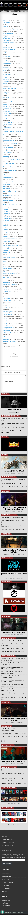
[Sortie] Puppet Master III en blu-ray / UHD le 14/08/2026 (14, 719)
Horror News (5, 879)
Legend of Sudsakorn (8, 174)
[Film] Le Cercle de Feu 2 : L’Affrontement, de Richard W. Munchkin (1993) (14, 508)
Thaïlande (14, 14)
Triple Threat (6, 330)
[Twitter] (21, 8)
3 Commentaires (19, 578)
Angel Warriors (7, 36)
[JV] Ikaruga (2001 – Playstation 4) (14, 471)
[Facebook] (23, 8)
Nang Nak (5, 209)
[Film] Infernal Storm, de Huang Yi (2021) (14, 761)
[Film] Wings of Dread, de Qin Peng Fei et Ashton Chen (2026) (12, 779)
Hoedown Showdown (8, 140)
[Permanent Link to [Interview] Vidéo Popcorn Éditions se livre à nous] (14, 565)
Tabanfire (5, 288)
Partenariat (4, 907)
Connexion (4, 836)
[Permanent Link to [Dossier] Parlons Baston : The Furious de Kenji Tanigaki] (14, 542)
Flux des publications (7, 839)
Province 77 (6, 236)
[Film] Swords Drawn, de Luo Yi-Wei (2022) (12, 770)
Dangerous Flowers (8, 92)
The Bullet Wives (7, 295)
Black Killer (6, 67)
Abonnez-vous (7, 863)
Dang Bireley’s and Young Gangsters (12, 88)
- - (14, 412)
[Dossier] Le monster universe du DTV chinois (13, 783)
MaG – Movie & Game (7, 888)
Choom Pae (6, 79)
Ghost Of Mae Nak (7, 122)
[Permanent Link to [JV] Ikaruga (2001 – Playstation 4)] (14, 462)
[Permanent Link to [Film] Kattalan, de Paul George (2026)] (14, 624)
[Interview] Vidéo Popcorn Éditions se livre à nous (14, 575)
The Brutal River (7, 291)
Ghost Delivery (7, 118)
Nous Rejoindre (6, 905)
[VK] (24, 8)
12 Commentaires (20, 554)
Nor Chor (5, 216)
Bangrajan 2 (6, 61)
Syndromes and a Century (10, 284)
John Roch (7, 473)
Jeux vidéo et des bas (7, 882)
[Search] (26, 8)
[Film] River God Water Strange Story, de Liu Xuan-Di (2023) (12, 774)
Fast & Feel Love (7, 108)
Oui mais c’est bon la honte (9, 515)
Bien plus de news (6, 726)
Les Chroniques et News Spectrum (10, 416)
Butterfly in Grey (7, 74)
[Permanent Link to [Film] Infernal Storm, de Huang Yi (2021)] (14, 753)
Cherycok (7, 511)
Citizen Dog (6, 81)
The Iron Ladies (7, 300)
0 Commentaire (20, 473)
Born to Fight (6, 69)
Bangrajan (5, 60)
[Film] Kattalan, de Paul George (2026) (14, 632)
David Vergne (7, 554)
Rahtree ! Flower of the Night (10, 245)
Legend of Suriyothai (8, 177)
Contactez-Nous (6, 900)
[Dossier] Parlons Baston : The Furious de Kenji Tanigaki (14, 551)
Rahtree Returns (7, 248)
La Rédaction (5, 903)
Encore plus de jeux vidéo (8, 476)
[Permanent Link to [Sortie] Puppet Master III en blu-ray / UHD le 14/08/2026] (14, 710)
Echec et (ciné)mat (6, 876)
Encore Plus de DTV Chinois (9, 767)
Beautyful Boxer (7, 63)
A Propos (4, 902)
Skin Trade (6, 277)
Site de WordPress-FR (7, 845)
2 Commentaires (19, 511)
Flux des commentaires (8, 842)
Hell (4, 136)
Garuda (5, 115)
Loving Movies (5, 885)
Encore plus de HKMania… (8, 638)
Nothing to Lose (7, 218)
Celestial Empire (6, 873)
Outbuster (4, 891)
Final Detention (7, 113)
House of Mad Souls (8, 147)
